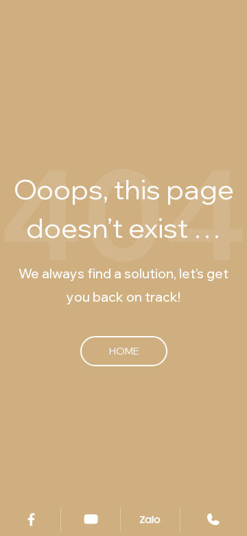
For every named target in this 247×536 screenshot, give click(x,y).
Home (124, 350)
